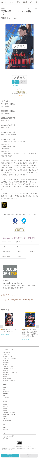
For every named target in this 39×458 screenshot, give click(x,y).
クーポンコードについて (9, 380)
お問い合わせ (6, 438)
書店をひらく (6, 370)
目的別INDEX (6, 374)
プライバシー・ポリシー (9, 414)
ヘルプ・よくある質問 (8, 436)
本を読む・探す (7, 354)
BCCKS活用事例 (7, 378)
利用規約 (5, 408)
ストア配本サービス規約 (9, 412)
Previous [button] (1, 326)
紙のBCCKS (6, 360)
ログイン (36, 2)
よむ (12, 2)
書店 (19, 2)
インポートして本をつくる (9, 358)
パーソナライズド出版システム (11, 372)
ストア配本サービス (8, 368)
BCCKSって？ (6, 352)
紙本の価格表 (6, 362)
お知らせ (5, 418)
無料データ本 (6, 393)
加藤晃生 (5, 18)
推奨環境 (5, 376)
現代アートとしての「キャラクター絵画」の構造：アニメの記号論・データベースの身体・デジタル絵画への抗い (30, 333)
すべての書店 (6, 397)
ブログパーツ (19, 229)
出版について (6, 406)
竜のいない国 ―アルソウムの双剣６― (8, 330)
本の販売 (5, 364)
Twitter (4, 427)
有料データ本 (6, 391)
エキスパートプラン (8, 366)
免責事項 (5, 416)
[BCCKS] (4, 2)
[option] (9, 324)
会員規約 (5, 410)
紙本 (4, 395)
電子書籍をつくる (7, 356)
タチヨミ (19, 77)
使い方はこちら (19, 95)
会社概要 (5, 404)
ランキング (5, 387)
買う (15, 82)
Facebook (5, 429)
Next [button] (37, 326)
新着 (4, 389)
